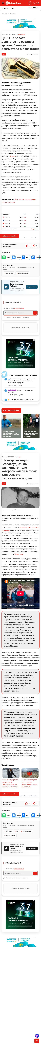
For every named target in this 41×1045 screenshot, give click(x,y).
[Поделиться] (36, 1041)
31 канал (8, 831)
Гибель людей (10, 835)
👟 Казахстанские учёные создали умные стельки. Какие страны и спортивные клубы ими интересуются (21, 380)
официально (21, 34)
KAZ (37, 3)
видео (19, 457)
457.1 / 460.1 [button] (10, 8)
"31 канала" (18, 554)
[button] (34, 8)
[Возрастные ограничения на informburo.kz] (30, 3)
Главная (4, 14)
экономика (9, 273)
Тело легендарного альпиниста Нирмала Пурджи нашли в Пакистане (10, 783)
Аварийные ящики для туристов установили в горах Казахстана (29, 783)
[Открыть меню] (3, 3)
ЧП (17, 831)
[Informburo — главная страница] (13, 3)
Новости (12, 14)
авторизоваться (19, 308)
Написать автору (33, 54)
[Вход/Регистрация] (34, 3)
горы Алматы (26, 831)
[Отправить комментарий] (35, 313)
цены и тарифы (23, 273)
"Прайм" (12, 156)
